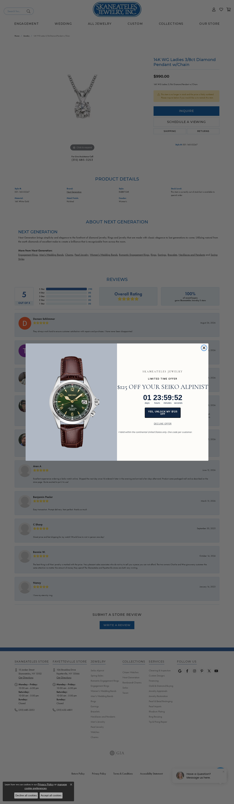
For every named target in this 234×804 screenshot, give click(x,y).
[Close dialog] (204, 348)
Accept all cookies (51, 795)
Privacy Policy (46, 784)
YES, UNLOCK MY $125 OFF (163, 412)
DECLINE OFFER (163, 423)
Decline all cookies (26, 795)
